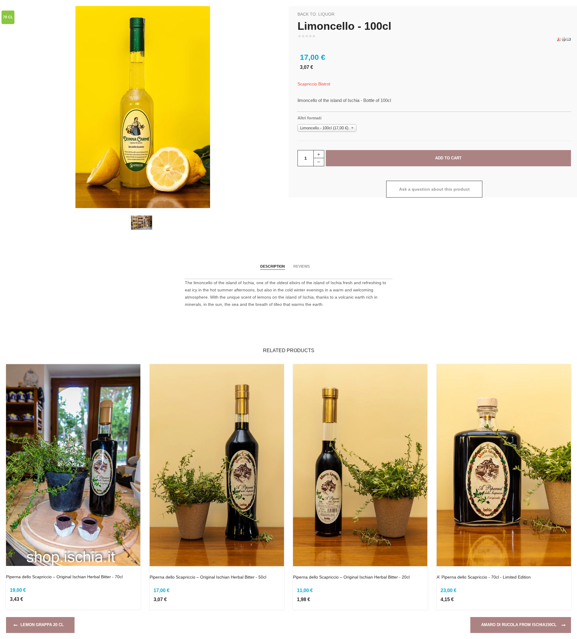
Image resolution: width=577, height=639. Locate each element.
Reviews (301, 266)
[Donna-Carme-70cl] (142, 106)
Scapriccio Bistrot (314, 83)
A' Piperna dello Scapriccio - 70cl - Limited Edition (484, 577)
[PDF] (559, 39)
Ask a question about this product (434, 189)
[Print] (563, 39)
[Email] (568, 39)
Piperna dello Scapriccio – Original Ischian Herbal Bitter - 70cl (64, 576)
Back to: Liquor (316, 14)
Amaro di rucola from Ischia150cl (519, 624)
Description (272, 266)
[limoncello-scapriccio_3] (143, 222)
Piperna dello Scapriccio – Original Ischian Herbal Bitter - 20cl (351, 577)
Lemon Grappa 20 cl (42, 624)
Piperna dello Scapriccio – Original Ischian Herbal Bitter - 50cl (208, 577)
